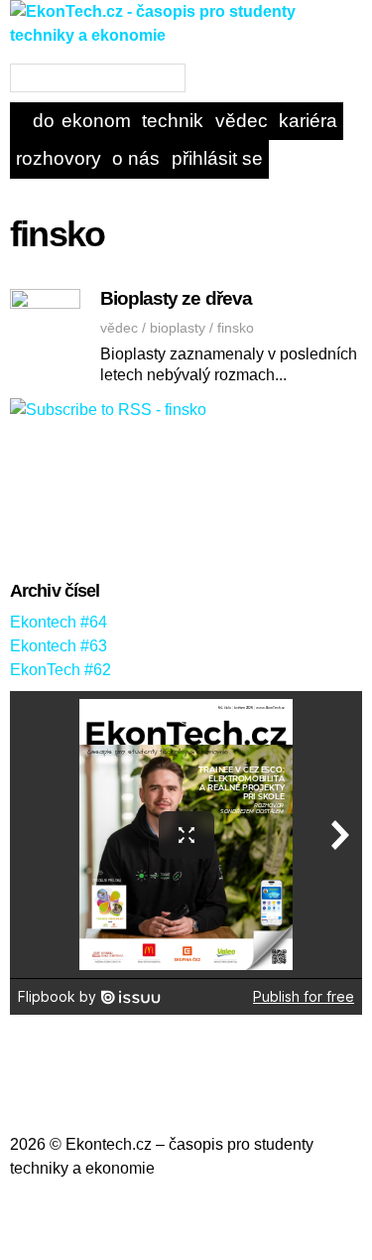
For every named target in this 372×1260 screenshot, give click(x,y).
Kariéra (308, 120)
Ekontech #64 (58, 622)
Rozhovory (58, 158)
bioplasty (177, 328)
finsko (235, 328)
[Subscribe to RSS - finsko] (108, 409)
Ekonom (96, 120)
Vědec (241, 120)
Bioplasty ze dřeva (176, 298)
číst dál (297, 381)
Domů (44, 120)
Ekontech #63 (58, 645)
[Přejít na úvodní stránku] (186, 51)
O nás (136, 158)
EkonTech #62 (60, 669)
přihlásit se (217, 158)
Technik (172, 120)
